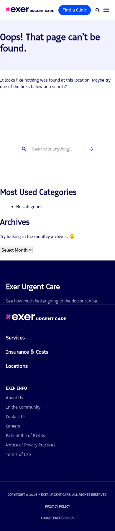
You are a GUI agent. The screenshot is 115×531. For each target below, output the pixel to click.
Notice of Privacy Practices (30, 445)
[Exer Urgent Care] (36, 319)
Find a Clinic (75, 10)
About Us (14, 397)
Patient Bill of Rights (25, 435)
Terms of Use (18, 454)
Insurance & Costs (27, 352)
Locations (17, 366)
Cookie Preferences (57, 518)
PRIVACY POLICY (57, 506)
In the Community (23, 407)
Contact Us (16, 416)
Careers (13, 426)
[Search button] (91, 149)
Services (15, 337)
